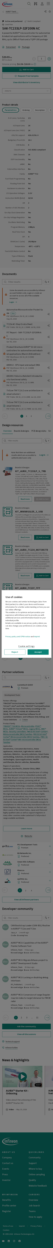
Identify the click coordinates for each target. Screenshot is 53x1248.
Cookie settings (26, 646)
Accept (38, 652)
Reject (15, 652)
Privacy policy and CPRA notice (17, 636)
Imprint (37, 636)
